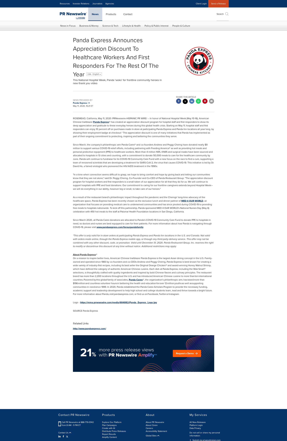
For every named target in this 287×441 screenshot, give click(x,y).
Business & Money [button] (89, 25)
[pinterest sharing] (204, 101)
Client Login (201, 3)
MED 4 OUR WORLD (192, 201)
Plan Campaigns (109, 425)
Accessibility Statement (156, 431)
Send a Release (218, 3)
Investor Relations (81, 3)
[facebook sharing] (178, 101)
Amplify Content (109, 437)
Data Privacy (195, 428)
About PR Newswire (155, 422)
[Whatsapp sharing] (198, 101)
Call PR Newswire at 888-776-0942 (78, 422)
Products (111, 14)
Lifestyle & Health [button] (131, 25)
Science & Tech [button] (110, 25)
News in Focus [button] (67, 25)
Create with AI (108, 428)
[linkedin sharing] (191, 101)
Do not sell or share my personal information (205, 434)
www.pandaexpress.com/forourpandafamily (120, 227)
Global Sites (151, 435)
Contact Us (63, 432)
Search (220, 14)
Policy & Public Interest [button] (156, 25)
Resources (65, 3)
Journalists (97, 3)
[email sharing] (211, 101)
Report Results (109, 434)
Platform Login (196, 425)
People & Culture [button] (181, 25)
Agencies (109, 3)
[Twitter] (67, 436)
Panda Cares (136, 279)
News (95, 14)
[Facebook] (63, 436)
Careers (149, 428)
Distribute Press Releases (114, 431)
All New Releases (198, 422)
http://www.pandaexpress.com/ (89, 328)
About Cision (152, 425)
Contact (127, 14)
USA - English (93, 74)
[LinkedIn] (59, 436)
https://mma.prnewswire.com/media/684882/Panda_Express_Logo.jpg (118, 302)
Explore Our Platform (111, 422)
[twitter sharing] (185, 102)
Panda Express (101, 122)
